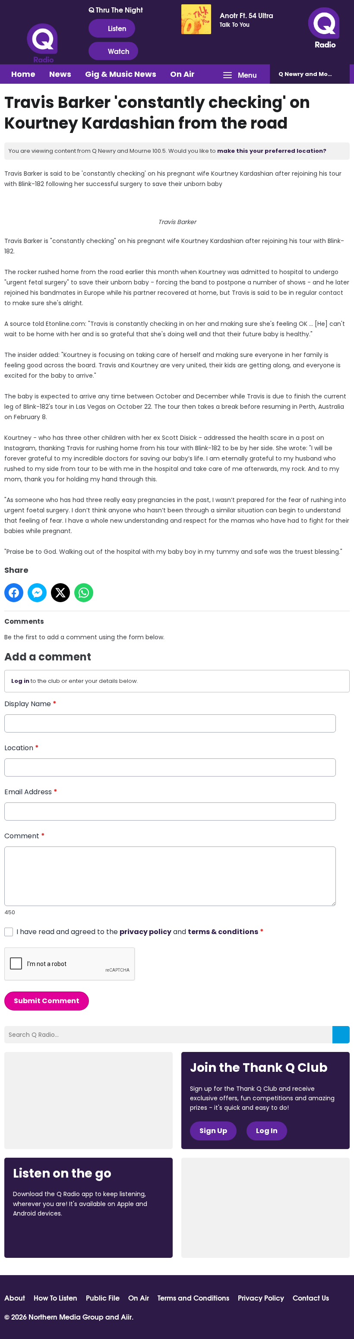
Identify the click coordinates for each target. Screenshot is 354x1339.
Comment (24, 836)
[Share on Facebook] (13, 592)
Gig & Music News (120, 74)
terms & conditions (223, 932)
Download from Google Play (119, 1237)
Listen (117, 27)
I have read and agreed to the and (140, 932)
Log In (267, 1131)
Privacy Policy (261, 1297)
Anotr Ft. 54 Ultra (246, 15)
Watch (119, 50)
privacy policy (145, 932)
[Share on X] (60, 592)
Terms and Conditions (193, 1297)
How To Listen (55, 1297)
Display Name (30, 704)
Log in (20, 681)
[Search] (341, 1034)
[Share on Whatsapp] (83, 592)
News (60, 74)
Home (23, 74)
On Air (182, 74)
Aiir (126, 1316)
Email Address (30, 792)
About (14, 1297)
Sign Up (213, 1131)
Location (21, 748)
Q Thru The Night (115, 9)
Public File (103, 1297)
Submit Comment (46, 1001)
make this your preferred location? (271, 151)
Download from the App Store (46, 1237)
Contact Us (311, 1297)
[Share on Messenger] (37, 592)
